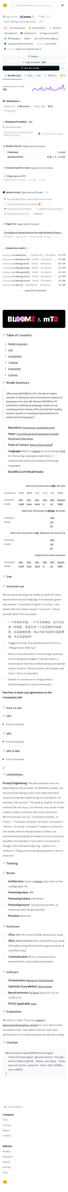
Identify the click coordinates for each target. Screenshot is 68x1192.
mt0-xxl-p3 (52, 544)
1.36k (40, 21)
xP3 (63, 451)
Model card (14, 75)
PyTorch (34, 992)
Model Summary (18, 344)
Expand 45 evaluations (36, 290)
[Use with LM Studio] (50, 157)
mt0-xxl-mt (52, 521)
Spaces (6, 1161)
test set (35, 259)
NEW (30, 122)
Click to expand (15, 724)
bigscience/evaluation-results (20, 1025)
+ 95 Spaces (38, 213)
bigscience (12, 16)
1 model (61, 152)
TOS (5, 1119)
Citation (13, 375)
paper (39, 1020)
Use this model (31, 68)
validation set (36, 255)
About (6, 1130)
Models (7, 1151)
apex (33, 1003)
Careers (7, 1135)
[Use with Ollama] (55, 157)
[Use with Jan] (53, 157)
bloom (36, 451)
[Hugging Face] (5, 1182)
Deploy (34, 56)
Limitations (15, 356)
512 (48, 16)
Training (13, 362)
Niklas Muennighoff (41, 445)
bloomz (25, 16)
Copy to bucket (35, 62)
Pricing (7, 1167)
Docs (5, 1172)
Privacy (7, 1125)
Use (10, 350)
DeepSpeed (45, 986)
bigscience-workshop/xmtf (39, 427)
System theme (14, 1106)
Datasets (8, 1156)
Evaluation (14, 368)
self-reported (50, 255)
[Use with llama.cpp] (48, 157)
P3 (37, 533)
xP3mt (51, 510)
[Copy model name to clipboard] (33, 16)
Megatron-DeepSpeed (39, 980)
